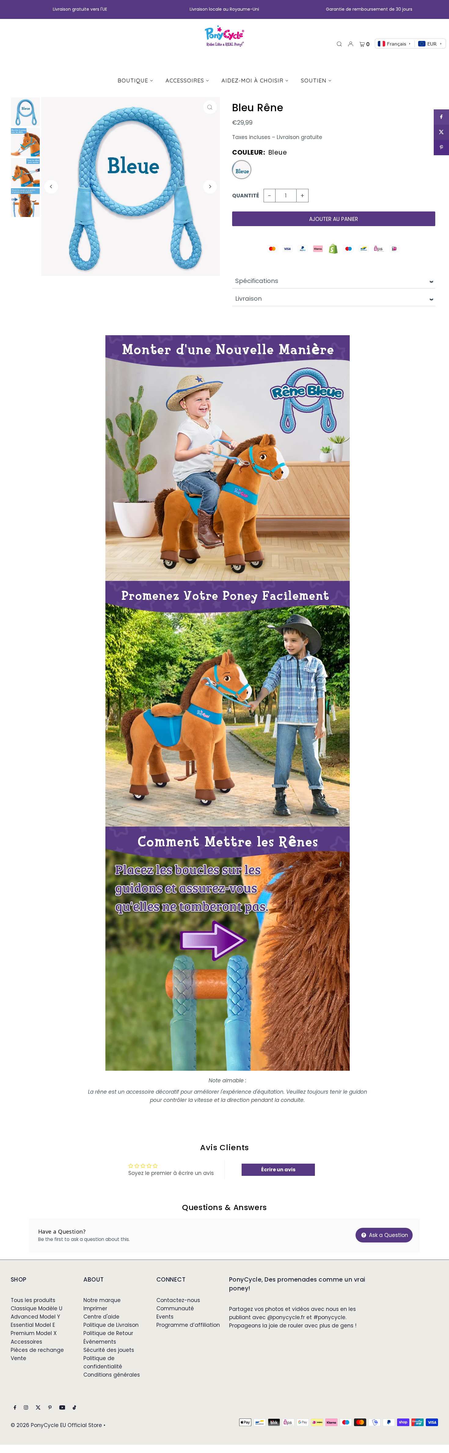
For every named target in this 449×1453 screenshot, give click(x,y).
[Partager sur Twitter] (441, 132)
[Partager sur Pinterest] (441, 147)
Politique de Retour (108, 1333)
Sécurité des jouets (108, 1350)
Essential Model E (33, 1325)
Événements (99, 1341)
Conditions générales (111, 1374)
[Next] (210, 186)
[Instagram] (26, 1408)
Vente (18, 1358)
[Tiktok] (74, 1408)
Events (164, 1316)
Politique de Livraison (111, 1325)
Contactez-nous (178, 1300)
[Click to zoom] (210, 107)
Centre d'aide (101, 1316)
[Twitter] (38, 1408)
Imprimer (95, 1308)
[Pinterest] (50, 1408)
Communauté (175, 1308)
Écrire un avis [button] (278, 1169)
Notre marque (102, 1300)
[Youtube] (62, 1408)
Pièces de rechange (37, 1350)
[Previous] (51, 186)
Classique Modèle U (36, 1308)
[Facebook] (15, 1408)
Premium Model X (34, 1333)
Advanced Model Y (35, 1316)
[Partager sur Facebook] (441, 117)
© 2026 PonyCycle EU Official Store (56, 1425)
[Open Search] (339, 44)
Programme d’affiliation (188, 1325)
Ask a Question (387, 1235)
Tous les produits (33, 1300)
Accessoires (26, 1341)
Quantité (245, 195)
